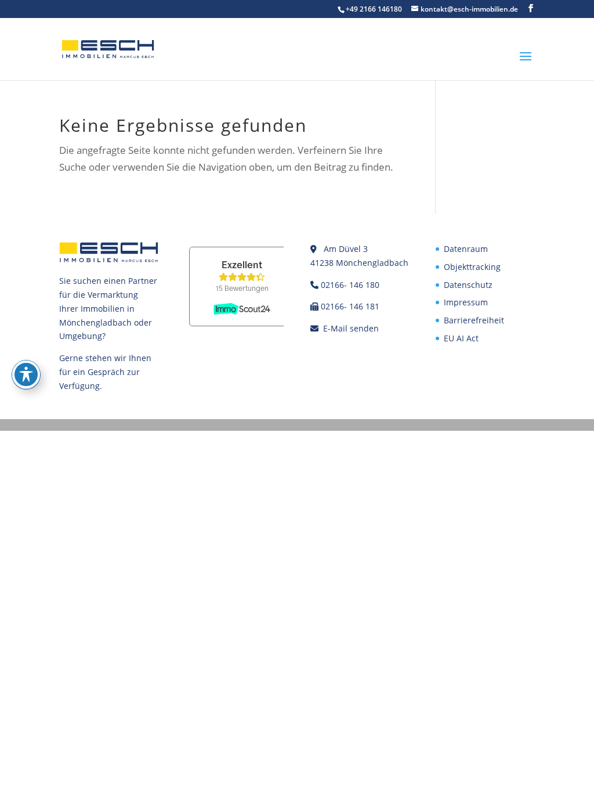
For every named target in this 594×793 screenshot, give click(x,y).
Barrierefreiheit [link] (474, 320)
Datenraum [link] (466, 248)
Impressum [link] (466, 302)
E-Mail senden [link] (351, 328)
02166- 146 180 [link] (350, 284)
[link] (107, 48)
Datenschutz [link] (468, 284)
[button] (531, 8)
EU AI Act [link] (461, 338)
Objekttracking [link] (472, 266)
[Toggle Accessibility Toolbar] (26, 374)
